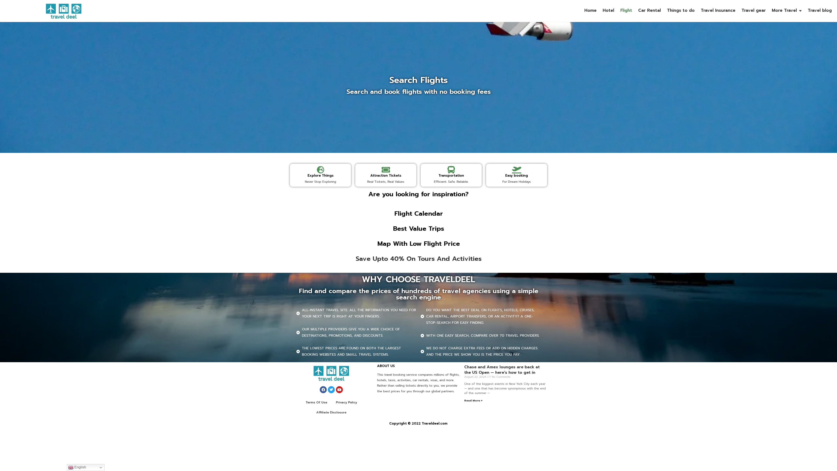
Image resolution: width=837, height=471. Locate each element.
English (79, 467)
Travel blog (820, 10)
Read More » (473, 401)
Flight (626, 10)
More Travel (784, 10)
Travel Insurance (718, 10)
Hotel (608, 10)
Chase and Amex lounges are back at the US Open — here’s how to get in (502, 369)
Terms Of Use (316, 402)
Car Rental (649, 10)
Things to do (681, 10)
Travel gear (754, 10)
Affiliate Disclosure (331, 412)
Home (590, 10)
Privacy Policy (346, 402)
